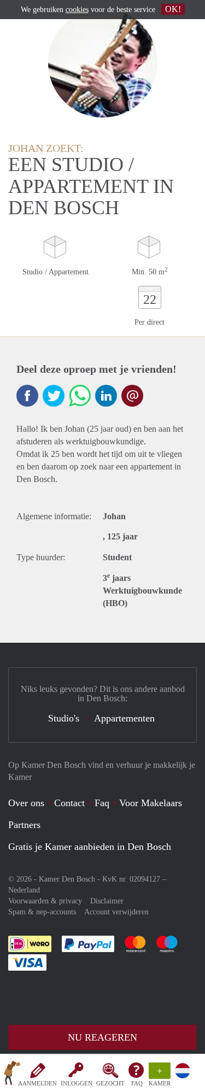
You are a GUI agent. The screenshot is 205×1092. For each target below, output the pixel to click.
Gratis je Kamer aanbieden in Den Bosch (89, 846)
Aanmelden (37, 1083)
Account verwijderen (116, 912)
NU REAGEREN (102, 1037)
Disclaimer (107, 901)
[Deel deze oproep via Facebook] (27, 396)
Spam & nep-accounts (42, 912)
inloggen (76, 1083)
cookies (77, 9)
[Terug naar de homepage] (12, 1075)
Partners (24, 824)
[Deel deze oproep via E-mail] (132, 396)
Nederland (24, 890)
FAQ (137, 1083)
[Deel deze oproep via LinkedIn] (106, 396)
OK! (173, 9)
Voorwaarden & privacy (45, 901)
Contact (69, 802)
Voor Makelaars (150, 802)
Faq (102, 802)
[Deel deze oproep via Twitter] (54, 396)
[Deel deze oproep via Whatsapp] (80, 396)
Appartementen (124, 718)
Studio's (63, 718)
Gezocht (110, 1083)
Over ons (26, 802)
